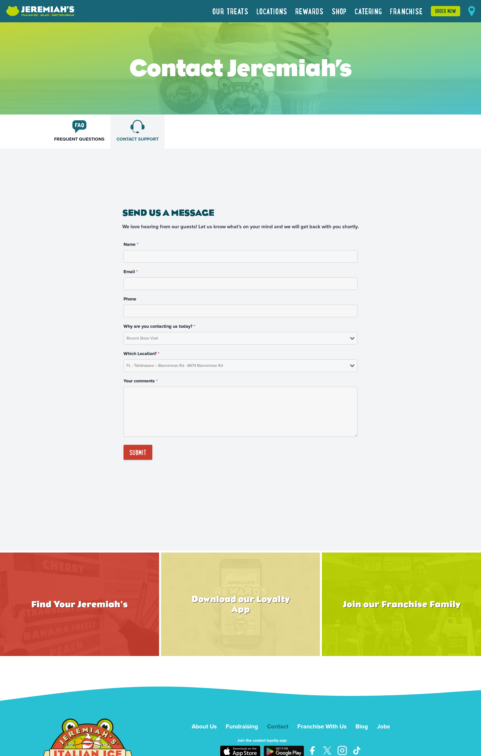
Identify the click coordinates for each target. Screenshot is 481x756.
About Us (204, 726)
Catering (368, 11)
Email (131, 271)
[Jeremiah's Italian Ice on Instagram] (342, 750)
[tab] (79, 132)
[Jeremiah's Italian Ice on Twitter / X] (327, 750)
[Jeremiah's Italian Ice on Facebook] (312, 750)
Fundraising (242, 726)
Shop (339, 11)
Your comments (141, 381)
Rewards (309, 11)
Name (131, 244)
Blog (361, 726)
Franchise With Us (321, 726)
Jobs (383, 726)
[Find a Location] (471, 11)
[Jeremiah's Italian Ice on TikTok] (357, 750)
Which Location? (141, 353)
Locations (272, 11)
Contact (277, 726)
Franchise (406, 11)
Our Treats (230, 11)
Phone (130, 299)
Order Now (445, 11)
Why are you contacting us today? (159, 326)
